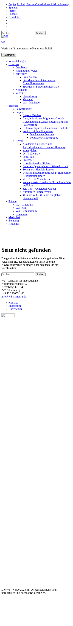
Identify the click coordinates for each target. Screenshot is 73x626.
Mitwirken (21, 73)
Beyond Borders (32, 115)
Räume (12, 201)
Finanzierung (30, 96)
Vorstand (28, 99)
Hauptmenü (9, 55)
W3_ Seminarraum (26, 210)
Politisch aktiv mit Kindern (38, 131)
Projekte (20, 112)
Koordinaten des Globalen (37, 163)
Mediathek (14, 217)
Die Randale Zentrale (42, 134)
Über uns (14, 64)
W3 (3, 42)
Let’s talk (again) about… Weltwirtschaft (45, 166)
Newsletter (15, 17)
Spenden (13, 7)
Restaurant (21, 214)
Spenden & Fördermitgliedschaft (41, 86)
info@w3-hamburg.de (13, 296)
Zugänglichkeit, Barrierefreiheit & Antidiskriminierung (39, 4)
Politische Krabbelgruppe (44, 137)
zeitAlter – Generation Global (39, 188)
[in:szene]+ (29, 159)
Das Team (21, 67)
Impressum (15, 305)
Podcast (13, 13)
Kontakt (13, 302)
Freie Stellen (30, 76)
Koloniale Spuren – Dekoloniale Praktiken (46, 128)
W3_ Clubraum (24, 204)
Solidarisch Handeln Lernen (38, 169)
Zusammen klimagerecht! (37, 191)
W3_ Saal (21, 207)
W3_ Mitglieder (31, 102)
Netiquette (21, 89)
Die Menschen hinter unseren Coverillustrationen (39, 82)
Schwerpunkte (24, 108)
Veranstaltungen (17, 61)
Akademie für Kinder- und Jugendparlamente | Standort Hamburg (44, 145)
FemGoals (28, 156)
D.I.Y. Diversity (32, 153)
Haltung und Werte (26, 70)
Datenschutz (15, 308)
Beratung (14, 220)
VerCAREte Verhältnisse (36, 179)
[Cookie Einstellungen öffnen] (28, 622)
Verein (19, 92)
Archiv (19, 140)
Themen (13, 105)
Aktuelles (14, 223)
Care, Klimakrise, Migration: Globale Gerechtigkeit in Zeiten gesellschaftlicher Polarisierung (45, 121)
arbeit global (29, 150)
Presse (12, 10)
